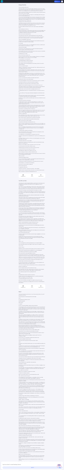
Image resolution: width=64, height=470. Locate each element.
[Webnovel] (2, 1)
